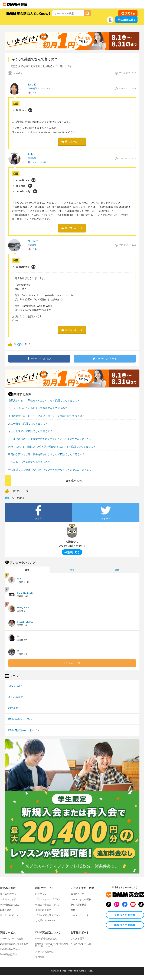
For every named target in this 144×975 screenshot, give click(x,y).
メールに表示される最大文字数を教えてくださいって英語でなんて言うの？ (50, 438)
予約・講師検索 (79, 904)
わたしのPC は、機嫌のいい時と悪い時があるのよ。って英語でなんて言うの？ (52, 446)
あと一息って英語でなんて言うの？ (28, 423)
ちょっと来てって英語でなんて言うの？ (30, 431)
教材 (73, 909)
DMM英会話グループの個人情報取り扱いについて (51, 945)
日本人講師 (5, 909)
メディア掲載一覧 (44, 951)
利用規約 (13, 707)
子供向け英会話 (43, 909)
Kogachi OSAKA (25, 622)
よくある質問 (15, 696)
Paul (19, 578)
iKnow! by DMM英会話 (11, 938)
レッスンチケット (80, 915)
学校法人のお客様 (125, 925)
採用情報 (39, 956)
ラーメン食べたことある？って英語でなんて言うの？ (37, 408)
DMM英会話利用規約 (46, 938)
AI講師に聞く (128, 19)
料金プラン (41, 893)
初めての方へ (15, 685)
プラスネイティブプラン (47, 899)
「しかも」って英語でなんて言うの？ (29, 462)
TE (18, 650)
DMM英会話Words (9, 949)
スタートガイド (8, 899)
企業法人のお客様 (125, 914)
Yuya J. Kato (23, 607)
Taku (19, 636)
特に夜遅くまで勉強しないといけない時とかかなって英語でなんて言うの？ (50, 469)
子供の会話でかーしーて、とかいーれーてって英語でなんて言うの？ (46, 415)
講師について (77, 893)
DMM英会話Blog (8, 954)
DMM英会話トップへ (20, 719)
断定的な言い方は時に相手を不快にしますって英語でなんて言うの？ (46, 454)
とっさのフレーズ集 (81, 943)
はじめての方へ (8, 893)
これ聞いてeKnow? (45, 920)
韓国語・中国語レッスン (47, 904)
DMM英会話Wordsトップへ (23, 730)
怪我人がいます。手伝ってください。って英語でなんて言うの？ (44, 400)
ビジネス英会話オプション (49, 915)
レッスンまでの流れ (81, 899)
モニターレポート (9, 915)
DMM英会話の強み (9, 904)
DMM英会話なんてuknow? (14, 943)
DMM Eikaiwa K (25, 593)
